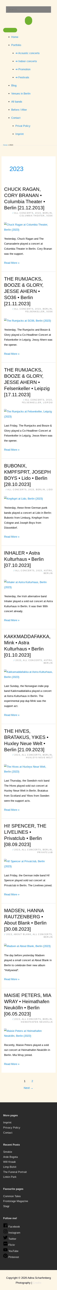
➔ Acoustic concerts (27, 53)
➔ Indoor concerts (26, 61)
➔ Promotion (22, 69)
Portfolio (16, 45)
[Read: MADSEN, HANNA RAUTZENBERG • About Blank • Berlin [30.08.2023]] (27, 946)
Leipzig (48, 402)
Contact (15, 117)
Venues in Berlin (20, 93)
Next (28, 1088)
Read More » (11, 262)
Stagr (6, 1206)
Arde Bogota (10, 1156)
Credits (37, 1282)
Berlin (47, 213)
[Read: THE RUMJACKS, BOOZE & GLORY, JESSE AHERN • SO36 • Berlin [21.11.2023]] (27, 320)
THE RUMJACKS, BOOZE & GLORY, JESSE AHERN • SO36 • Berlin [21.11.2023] (23, 291)
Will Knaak (9, 1161)
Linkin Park (9, 1176)
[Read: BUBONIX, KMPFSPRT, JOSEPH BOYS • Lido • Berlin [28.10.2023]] (23, 498)
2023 (38, 213)
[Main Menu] (28, 20)
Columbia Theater (32, 216)
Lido (50, 489)
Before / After (19, 109)
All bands (16, 101)
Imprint (19, 134)
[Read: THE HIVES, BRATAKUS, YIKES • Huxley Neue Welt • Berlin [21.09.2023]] (28, 769)
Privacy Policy (11, 1127)
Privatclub (45, 852)
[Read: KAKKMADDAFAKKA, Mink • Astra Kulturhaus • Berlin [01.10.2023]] (28, 674)
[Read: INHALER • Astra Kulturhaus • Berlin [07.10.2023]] (28, 584)
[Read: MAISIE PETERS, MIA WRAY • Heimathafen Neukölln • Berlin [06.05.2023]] (28, 1033)
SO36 (49, 216)
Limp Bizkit (9, 1166)
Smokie (7, 1151)
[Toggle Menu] (10, 30)
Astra (48, 570)
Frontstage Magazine (15, 1201)
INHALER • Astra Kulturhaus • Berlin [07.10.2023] (24, 559)
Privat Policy (22, 125)
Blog (13, 85)
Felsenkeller (35, 311)
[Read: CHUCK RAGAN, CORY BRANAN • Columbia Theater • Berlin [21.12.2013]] (28, 227)
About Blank (22, 934)
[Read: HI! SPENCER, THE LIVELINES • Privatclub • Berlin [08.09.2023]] (28, 863)
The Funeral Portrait (15, 1172)
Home (14, 37)
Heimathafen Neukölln (37, 1022)
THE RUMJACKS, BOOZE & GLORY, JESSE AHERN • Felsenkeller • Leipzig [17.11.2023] (27, 382)
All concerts (24, 213)
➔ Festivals (22, 77)
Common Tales (12, 1196)
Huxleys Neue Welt (39, 758)
